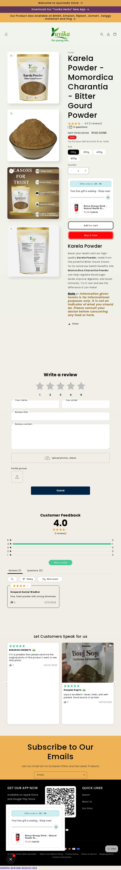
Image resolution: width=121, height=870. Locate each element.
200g (86, 152)
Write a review (60, 562)
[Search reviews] (12, 579)
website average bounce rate (18, 867)
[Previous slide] (7, 683)
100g (73, 152)
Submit (60, 490)
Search (86, 794)
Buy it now (90, 235)
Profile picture (19, 468)
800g (74, 158)
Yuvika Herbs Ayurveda (26, 854)
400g (99, 152)
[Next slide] (114, 683)
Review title (21, 412)
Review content (23, 424)
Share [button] (75, 323)
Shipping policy (106, 854)
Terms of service (89, 854)
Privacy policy (72, 854)
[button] (6, 34)
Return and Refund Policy (51, 854)
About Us (87, 801)
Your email (71, 400)
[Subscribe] (83, 774)
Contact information (62, 857)
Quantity (72, 164)
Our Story (87, 808)
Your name (21, 400)
